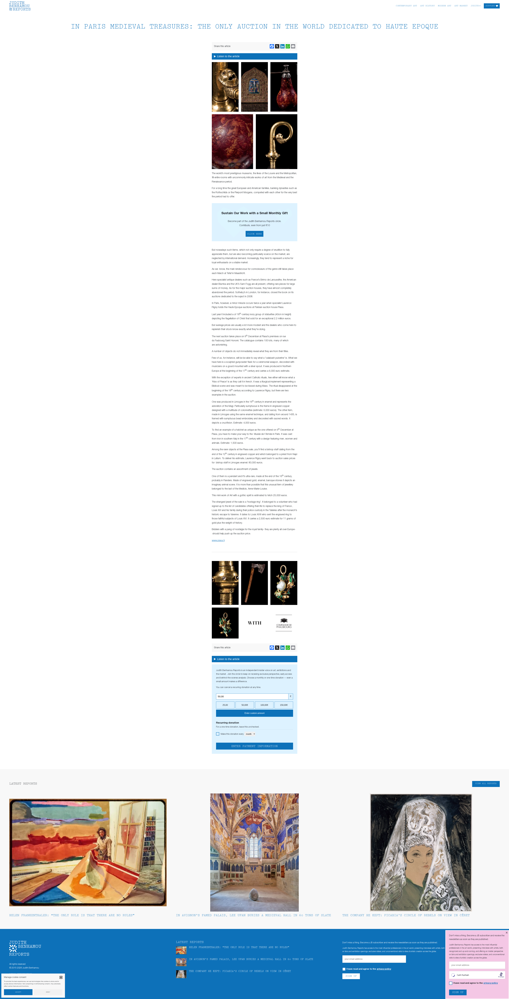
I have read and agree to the (368, 969)
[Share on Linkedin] (282, 46)
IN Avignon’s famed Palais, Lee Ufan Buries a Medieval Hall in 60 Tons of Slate (253, 915)
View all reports (486, 783)
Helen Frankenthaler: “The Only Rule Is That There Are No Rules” (72, 915)
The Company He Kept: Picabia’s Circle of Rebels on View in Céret (406, 915)
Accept (18, 992)
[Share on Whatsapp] (288, 46)
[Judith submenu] (480, 5)
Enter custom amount (254, 713)
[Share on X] (277, 46)
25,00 (225, 705)
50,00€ (245, 705)
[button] (61, 977)
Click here (254, 234)
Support (490, 6)
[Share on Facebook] (272, 46)
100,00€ (264, 705)
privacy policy (384, 969)
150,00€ (284, 705)
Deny (48, 992)
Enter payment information (254, 746)
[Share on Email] (293, 46)
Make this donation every (232, 734)
